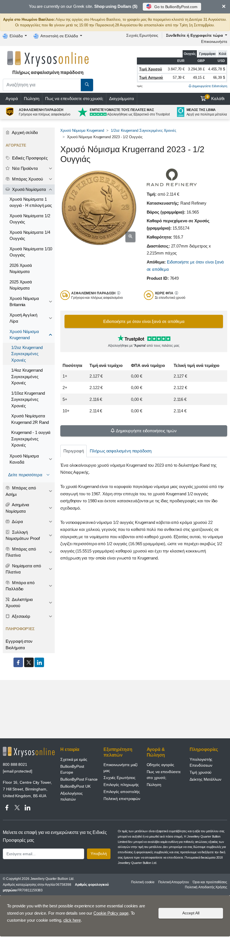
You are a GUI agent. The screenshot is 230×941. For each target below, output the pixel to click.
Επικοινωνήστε (214, 41)
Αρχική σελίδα (24, 132)
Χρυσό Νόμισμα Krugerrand (82, 130)
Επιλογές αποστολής (122, 791)
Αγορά (12, 98)
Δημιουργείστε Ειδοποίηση (209, 86)
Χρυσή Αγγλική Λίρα (23, 318)
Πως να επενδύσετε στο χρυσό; (74, 98)
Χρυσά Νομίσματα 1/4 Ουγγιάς (30, 235)
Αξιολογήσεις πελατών (71, 796)
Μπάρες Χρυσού (27, 179)
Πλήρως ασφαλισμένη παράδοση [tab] (120, 450)
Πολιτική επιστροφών (122, 798)
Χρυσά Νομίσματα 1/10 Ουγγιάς (31, 252)
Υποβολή (99, 853)
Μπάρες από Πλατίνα (21, 552)
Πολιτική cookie (143, 882)
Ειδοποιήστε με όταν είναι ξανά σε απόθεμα (144, 321)
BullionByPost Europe (72, 769)
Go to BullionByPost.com (175, 6)
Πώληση (32, 98)
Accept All (190, 913)
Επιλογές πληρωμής (121, 784)
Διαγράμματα (121, 98)
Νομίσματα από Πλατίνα (23, 569)
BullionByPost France (79, 779)
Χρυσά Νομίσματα (28, 189)
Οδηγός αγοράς (160, 764)
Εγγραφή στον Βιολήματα (19, 644)
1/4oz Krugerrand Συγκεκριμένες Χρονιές (27, 376)
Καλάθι (216, 98)
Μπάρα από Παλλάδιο (20, 585)
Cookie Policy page (110, 913)
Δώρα (17, 521)
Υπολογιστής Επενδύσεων (201, 762)
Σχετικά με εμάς (73, 759)
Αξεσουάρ (20, 616)
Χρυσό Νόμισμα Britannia (24, 301)
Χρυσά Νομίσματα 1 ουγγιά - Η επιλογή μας (31, 202)
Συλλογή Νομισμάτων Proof (23, 535)
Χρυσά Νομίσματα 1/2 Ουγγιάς (30, 219)
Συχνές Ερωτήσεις (142, 35)
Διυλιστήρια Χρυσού (19, 602)
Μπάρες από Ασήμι (21, 491)
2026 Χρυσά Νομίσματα (21, 268)
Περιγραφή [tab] (73, 450)
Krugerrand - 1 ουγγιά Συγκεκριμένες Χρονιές (30, 438)
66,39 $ (219, 77)
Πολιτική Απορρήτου (173, 882)
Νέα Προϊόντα (24, 168)
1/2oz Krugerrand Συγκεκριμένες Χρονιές (143, 130)
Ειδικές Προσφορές (29, 158)
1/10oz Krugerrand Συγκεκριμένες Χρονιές (28, 399)
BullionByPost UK (75, 786)
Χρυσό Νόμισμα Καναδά (24, 459)
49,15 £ (199, 77)
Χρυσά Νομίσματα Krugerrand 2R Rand (30, 419)
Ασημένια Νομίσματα (17, 508)
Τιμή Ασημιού (151, 77)
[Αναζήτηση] (87, 85)
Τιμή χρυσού (200, 772)
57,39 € (179, 77)
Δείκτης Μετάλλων (205, 779)
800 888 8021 (15, 764)
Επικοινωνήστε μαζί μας (121, 767)
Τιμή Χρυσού (150, 69)
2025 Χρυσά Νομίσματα (21, 285)
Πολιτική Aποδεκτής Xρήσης (206, 887)
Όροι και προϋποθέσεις (210, 882)
